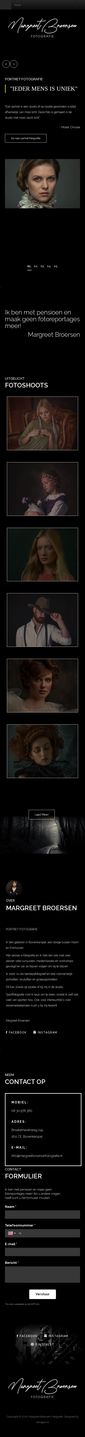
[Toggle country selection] (12, 1233)
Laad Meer (42, 814)
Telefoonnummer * (20, 1225)
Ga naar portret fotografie (25, 138)
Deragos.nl (42, 1422)
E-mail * (11, 1244)
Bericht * (12, 1263)
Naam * (10, 1207)
